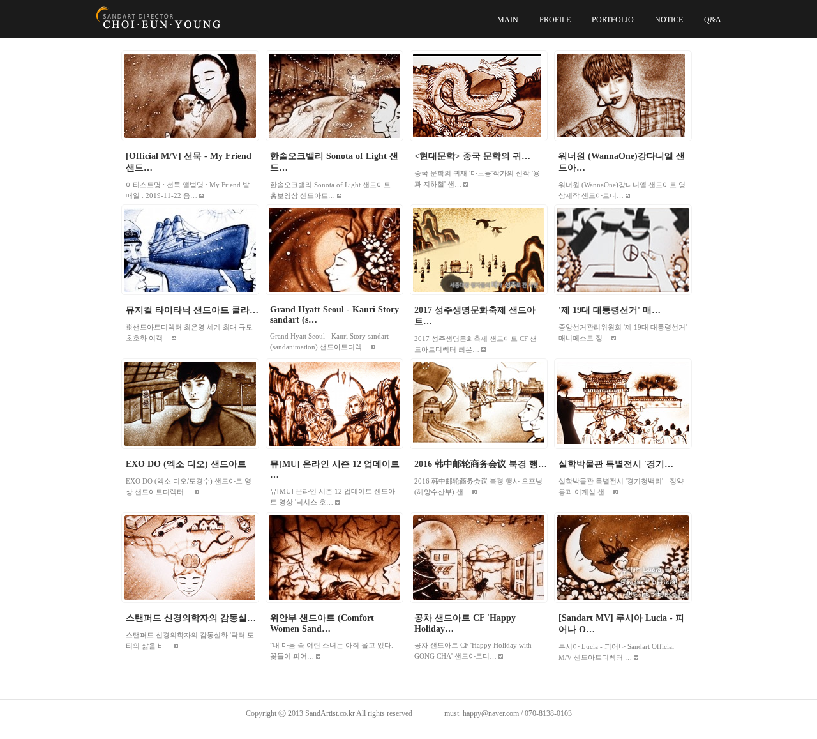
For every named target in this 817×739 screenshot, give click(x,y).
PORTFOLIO (613, 19)
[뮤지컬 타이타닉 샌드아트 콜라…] (190, 250)
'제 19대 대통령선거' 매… (609, 310)
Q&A (712, 19)
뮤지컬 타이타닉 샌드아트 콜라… (192, 310)
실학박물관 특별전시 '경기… (615, 464)
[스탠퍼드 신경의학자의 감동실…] (190, 557)
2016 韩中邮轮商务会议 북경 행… (480, 464)
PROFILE (555, 19)
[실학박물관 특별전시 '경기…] (623, 404)
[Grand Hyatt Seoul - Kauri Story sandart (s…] (334, 250)
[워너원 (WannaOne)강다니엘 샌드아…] (623, 96)
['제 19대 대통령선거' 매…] (623, 250)
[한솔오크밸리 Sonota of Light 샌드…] (334, 96)
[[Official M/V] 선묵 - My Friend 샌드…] (190, 96)
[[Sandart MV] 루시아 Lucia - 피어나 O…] (623, 557)
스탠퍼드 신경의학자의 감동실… (191, 618)
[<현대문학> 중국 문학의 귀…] (478, 96)
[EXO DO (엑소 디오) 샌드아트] (190, 404)
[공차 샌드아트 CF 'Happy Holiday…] (478, 557)
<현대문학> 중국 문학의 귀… (472, 156)
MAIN (507, 19)
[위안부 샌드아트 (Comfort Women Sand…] (334, 557)
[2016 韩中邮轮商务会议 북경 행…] (478, 404)
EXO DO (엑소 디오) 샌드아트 (186, 464)
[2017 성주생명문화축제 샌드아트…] (478, 250)
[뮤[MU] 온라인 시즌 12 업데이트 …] (334, 404)
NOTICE (669, 19)
